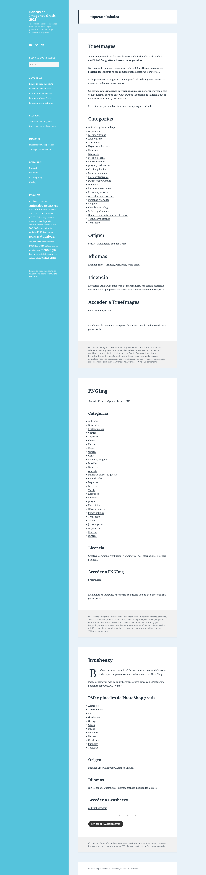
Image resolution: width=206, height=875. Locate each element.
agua (42, 202)
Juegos (91, 501)
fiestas (101, 356)
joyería (156, 622)
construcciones (35, 221)
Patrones (93, 732)
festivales (92, 356)
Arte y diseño (95, 138)
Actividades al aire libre (101, 196)
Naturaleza (94, 425)
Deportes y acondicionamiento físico (108, 215)
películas (129, 359)
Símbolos (93, 497)
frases (114, 622)
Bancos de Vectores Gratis (41, 103)
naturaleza (46, 236)
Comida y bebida (97, 169)
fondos (33, 228)
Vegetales (93, 436)
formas (91, 846)
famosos (140, 353)
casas (30, 213)
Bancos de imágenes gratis (105, 824)
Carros (91, 440)
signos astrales (108, 628)
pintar (118, 846)
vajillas (150, 628)
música (32, 236)
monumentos (48, 232)
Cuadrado (93, 740)
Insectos (92, 486)
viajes (53, 257)
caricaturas (140, 350)
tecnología (48, 250)
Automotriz (94, 142)
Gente (91, 455)
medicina (33, 232)
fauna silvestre (151, 353)
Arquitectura (95, 131)
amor (46, 202)
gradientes (101, 846)
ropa (98, 628)
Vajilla (91, 489)
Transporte (94, 222)
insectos (148, 622)
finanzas (108, 356)
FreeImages (101, 46)
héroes (141, 622)
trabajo (42, 254)
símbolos (92, 361)
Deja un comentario (148, 361)
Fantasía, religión (97, 459)
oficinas (51, 242)
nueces (137, 625)
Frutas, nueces (96, 428)
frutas (121, 622)
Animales (93, 421)
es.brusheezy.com (97, 807)
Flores (91, 444)
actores (145, 616)
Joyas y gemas (95, 524)
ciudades (48, 213)
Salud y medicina (97, 173)
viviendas (131, 361)
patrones (120, 359)
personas (45, 245)
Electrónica (94, 505)
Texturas (93, 747)
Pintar (91, 728)
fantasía (100, 622)
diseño (109, 353)
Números (93, 467)
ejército (116, 353)
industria (48, 228)
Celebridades (95, 478)
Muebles (92, 463)
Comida (92, 432)
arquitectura (51, 205)
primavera (55, 246)
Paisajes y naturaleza (99, 188)
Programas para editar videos (42, 126)
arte (31, 209)
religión (32, 250)
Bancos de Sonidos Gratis (40, 93)
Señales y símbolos (98, 211)
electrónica (149, 619)
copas (153, 843)
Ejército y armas (97, 134)
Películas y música (98, 192)
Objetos (92, 451)
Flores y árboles (97, 161)
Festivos (92, 532)
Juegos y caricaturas (99, 165)
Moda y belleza (96, 157)
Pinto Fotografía (101, 347)
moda (40, 232)
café (49, 210)
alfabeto (153, 616)
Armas (91, 520)
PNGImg (98, 391)
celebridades (120, 619)
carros (53, 210)
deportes (47, 221)
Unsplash (33, 168)
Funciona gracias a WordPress (124, 868)
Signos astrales (96, 512)
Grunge (92, 721)
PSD (90, 713)
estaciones (47, 224)
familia (132, 353)
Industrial (93, 184)
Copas (91, 724)
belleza (45, 210)
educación (32, 225)
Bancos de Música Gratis (40, 98)
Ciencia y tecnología (99, 207)
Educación (93, 154)
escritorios (40, 224)
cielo (35, 213)
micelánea (109, 625)
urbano (32, 258)
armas (99, 350)
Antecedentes (95, 709)
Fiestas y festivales (98, 176)
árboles (91, 350)
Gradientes (94, 717)
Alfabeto (92, 470)
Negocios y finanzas (99, 146)
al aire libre (147, 347)
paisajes (33, 245)
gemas (127, 622)
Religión (92, 203)
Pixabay (32, 182)
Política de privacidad (98, 868)
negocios (35, 241)
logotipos (99, 625)
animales (36, 205)
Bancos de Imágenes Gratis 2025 (42, 16)
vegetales (158, 628)
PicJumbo (33, 172)
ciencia (40, 213)
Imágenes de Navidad (41, 149)
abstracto (34, 201)
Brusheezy (100, 660)
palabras (162, 625)
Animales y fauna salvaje (101, 127)
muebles (119, 625)
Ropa (91, 448)
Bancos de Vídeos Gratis (40, 88)
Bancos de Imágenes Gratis (41, 84)
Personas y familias (98, 199)
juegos (131, 356)
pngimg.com (94, 579)
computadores (48, 217)
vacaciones (42, 257)
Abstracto (93, 705)
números (146, 625)
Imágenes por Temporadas (41, 144)
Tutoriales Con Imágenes (40, 121)
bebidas (38, 209)
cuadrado (161, 843)
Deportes (93, 482)
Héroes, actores (96, 509)
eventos (124, 353)
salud (38, 250)
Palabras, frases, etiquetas (102, 474)
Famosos (93, 150)
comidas (35, 217)
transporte (51, 253)
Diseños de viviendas (99, 180)
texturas (33, 253)
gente (41, 228)
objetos (45, 241)
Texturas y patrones (99, 218)
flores (53, 224)
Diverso (92, 535)
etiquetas (159, 619)
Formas (92, 736)
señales (160, 359)
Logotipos (93, 493)
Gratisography (35, 177)
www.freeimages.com (99, 310)
